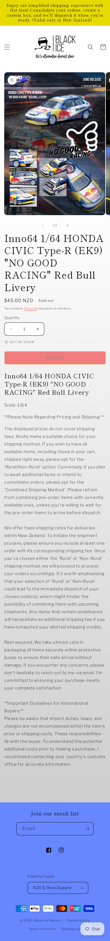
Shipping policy (74, 929)
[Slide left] (42, 225)
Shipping (30, 308)
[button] (7, 47)
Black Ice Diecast (47, 920)
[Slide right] (67, 225)
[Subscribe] (87, 828)
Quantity (12, 317)
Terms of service (42, 929)
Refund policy (78, 920)
